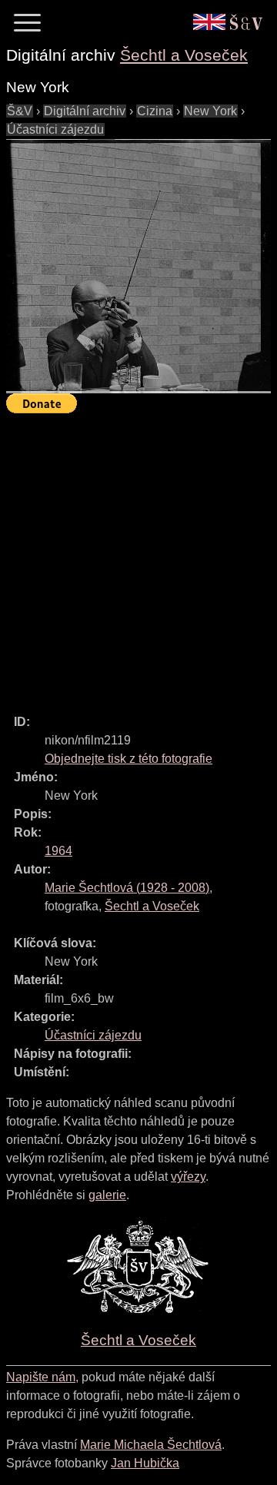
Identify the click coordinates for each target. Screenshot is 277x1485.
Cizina (154, 111)
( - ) (127, 887)
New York (210, 111)
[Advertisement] (138, 557)
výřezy (188, 1176)
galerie (107, 1195)
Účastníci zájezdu (55, 129)
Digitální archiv (84, 111)
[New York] (138, 266)
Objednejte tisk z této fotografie (128, 758)
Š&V (19, 111)
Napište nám (40, 1377)
